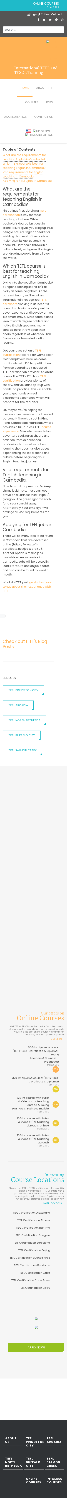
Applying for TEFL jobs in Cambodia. (27, 181)
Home (25, 88)
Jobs (49, 102)
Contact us (43, 117)
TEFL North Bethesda (24, 720)
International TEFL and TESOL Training (36, 70)
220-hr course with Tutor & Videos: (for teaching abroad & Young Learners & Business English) (30, 1104)
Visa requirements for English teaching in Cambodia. (23, 174)
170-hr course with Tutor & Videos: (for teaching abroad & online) (33, 1123)
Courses (31, 102)
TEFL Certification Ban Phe (33, 1227)
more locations (52, 1203)
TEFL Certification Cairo (34, 1273)
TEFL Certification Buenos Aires (30, 1258)
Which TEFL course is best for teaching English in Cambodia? (24, 166)
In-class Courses (54, 1480)
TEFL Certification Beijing (34, 1250)
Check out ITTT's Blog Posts (25, 644)
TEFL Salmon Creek (22, 750)
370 (56, 1089)
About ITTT (44, 88)
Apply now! (36, 1347)
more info (56, 1039)
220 (56, 1104)
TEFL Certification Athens (33, 1220)
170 (56, 1123)
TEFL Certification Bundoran (32, 1265)
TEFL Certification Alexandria (31, 1212)
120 (56, 1140)
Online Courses (46, 3)
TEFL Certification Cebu (34, 1288)
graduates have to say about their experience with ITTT (27, 586)
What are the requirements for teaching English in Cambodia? (24, 157)
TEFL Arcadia (18, 705)
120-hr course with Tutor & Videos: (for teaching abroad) (33, 1140)
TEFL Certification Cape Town (30, 1280)
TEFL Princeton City (23, 690)
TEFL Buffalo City (21, 735)
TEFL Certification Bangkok (33, 1235)
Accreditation (15, 117)
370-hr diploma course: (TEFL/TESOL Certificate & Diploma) (35, 1081)
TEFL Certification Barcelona (31, 1243)
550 (56, 1069)
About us (11, 1440)
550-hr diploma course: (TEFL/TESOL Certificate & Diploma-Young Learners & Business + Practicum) (36, 1056)
